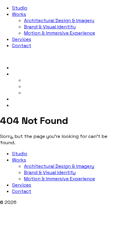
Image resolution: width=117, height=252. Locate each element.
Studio (19, 8)
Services (21, 39)
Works (19, 14)
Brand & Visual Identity (50, 27)
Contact (21, 45)
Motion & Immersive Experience (59, 33)
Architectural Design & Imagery (59, 20)
